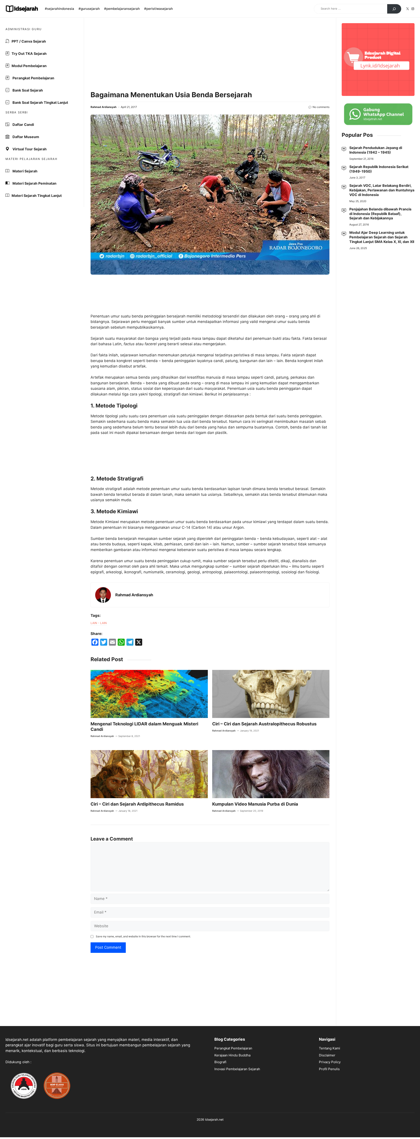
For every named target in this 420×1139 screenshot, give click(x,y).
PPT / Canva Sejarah (29, 41)
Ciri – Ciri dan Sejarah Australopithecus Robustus (264, 723)
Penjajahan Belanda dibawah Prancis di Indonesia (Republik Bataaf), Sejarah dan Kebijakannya (380, 213)
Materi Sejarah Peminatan (34, 183)
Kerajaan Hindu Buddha (232, 1055)
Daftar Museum (25, 137)
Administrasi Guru (23, 29)
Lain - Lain (99, 623)
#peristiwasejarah (158, 9)
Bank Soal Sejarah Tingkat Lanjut (40, 102)
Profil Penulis (329, 1069)
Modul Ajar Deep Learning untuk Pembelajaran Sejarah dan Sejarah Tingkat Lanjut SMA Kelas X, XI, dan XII (381, 237)
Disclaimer (327, 1055)
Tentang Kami (329, 1048)
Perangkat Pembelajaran (33, 78)
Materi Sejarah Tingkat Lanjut (37, 195)
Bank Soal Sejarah (27, 90)
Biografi (220, 1062)
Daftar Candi (23, 124)
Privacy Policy (330, 1062)
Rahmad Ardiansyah (103, 107)
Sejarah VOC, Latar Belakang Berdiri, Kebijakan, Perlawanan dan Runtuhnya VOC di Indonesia (381, 190)
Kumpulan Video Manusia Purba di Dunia (255, 804)
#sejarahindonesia (59, 9)
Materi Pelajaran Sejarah (31, 159)
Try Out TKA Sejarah (29, 53)
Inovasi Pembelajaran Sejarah (237, 1069)
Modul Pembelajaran (29, 66)
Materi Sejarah (24, 171)
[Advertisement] (210, 54)
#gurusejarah (89, 9)
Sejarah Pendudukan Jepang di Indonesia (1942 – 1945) (375, 150)
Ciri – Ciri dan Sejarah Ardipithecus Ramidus (137, 804)
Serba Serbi (16, 112)
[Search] (394, 9)
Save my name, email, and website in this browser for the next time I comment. (143, 936)
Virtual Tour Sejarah (29, 149)
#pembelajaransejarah (122, 9)
